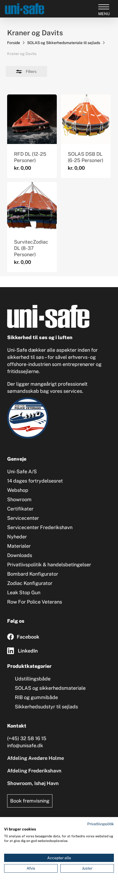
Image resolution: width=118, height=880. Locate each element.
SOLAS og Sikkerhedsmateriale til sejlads (63, 43)
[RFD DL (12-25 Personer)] (32, 119)
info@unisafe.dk (25, 745)
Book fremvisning (29, 801)
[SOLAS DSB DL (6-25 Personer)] (86, 119)
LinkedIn (28, 651)
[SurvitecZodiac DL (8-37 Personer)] (32, 207)
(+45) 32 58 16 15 (26, 738)
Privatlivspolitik (100, 824)
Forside (13, 43)
